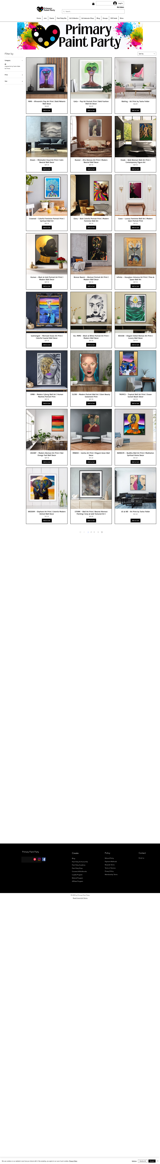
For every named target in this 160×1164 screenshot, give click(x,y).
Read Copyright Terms (80, 898)
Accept (152, 1161)
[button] (93, 3)
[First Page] (80, 532)
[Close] (158, 1161)
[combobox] (147, 54)
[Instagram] (39, 859)
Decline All (143, 1161)
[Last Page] (102, 532)
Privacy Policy (73, 1161)
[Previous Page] (84, 532)
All (5, 64)
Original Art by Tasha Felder (12, 66)
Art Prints (7, 68)
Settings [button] (134, 1161)
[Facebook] (44, 859)
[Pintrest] (35, 859)
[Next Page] (98, 532)
